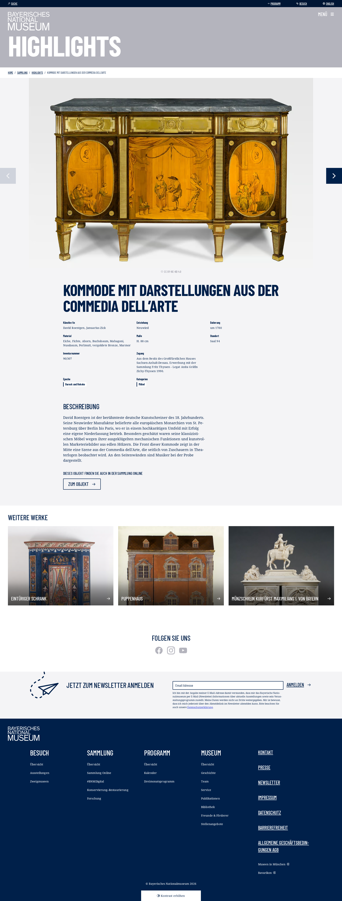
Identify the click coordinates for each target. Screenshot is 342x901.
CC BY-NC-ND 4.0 (172, 271)
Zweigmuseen (39, 781)
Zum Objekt (78, 484)
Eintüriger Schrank (28, 598)
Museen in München (271, 864)
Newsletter (269, 782)
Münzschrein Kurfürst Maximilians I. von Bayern (275, 598)
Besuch (303, 3)
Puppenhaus (132, 598)
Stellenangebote (212, 824)
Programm (275, 3)
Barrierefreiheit (273, 827)
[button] (326, 14)
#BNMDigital (95, 781)
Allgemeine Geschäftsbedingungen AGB (283, 846)
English (330, 3)
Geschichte (208, 773)
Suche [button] (14, 3)
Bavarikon (265, 873)
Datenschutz (269, 812)
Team (205, 781)
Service (206, 790)
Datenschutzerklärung (200, 707)
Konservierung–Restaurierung (107, 790)
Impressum (267, 797)
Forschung (94, 798)
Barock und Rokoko (75, 384)
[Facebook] (159, 653)
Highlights (37, 72)
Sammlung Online (99, 773)
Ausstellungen (39, 773)
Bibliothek (208, 807)
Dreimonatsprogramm (159, 781)
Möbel (142, 384)
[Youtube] (183, 653)
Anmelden (295, 684)
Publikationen (210, 798)
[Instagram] (171, 653)
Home (10, 72)
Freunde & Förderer (215, 815)
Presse (264, 767)
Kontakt (265, 752)
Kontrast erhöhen (173, 896)
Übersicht (36, 764)
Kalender (150, 773)
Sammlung (22, 72)
